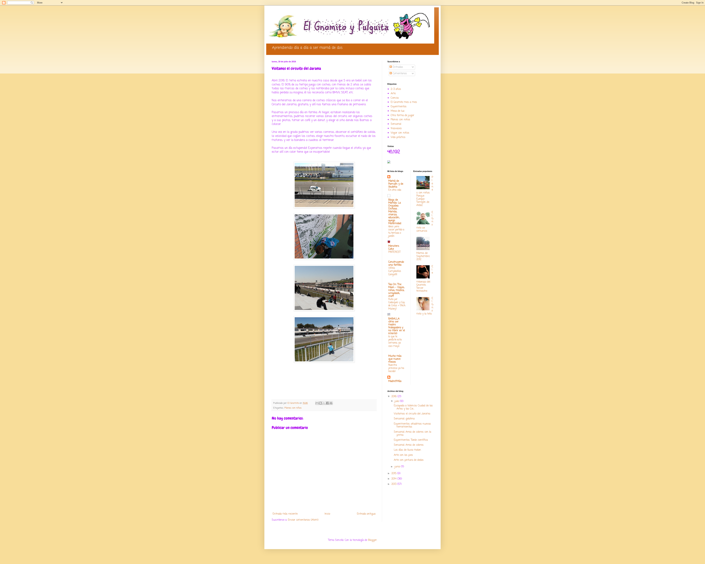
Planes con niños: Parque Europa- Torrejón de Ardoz (424, 191)
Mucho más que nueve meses (395, 359)
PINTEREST (394, 252)
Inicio (327, 514)
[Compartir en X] (324, 403)
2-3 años (396, 89)
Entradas (397, 67)
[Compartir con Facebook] (327, 403)
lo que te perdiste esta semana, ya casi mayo (395, 341)
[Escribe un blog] (320, 403)
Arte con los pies (403, 455)
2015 (394, 473)
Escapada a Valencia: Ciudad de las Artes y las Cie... (413, 407)
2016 (394, 396)
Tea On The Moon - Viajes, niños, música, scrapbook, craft (396, 290)
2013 (394, 484)
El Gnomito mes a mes (404, 102)
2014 (394, 479)
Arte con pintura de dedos (409, 460)
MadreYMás (395, 381)
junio (398, 467)
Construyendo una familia (396, 263)
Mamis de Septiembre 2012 (423, 256)
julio (397, 401)
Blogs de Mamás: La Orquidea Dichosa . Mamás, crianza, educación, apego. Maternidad (394, 211)
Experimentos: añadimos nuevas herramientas (412, 425)
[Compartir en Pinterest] (331, 403)
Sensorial (396, 124)
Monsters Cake (393, 247)
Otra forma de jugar (402, 115)
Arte (393, 94)
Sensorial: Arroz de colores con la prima (412, 433)
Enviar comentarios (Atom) (303, 520)
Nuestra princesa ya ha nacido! (396, 368)
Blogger (372, 540)
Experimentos (398, 107)
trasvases (396, 128)
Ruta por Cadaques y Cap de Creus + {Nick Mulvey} (396, 304)
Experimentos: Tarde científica (411, 440)
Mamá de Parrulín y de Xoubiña (395, 184)
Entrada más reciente (285, 514)
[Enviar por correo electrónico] (317, 403)
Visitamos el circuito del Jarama (412, 414)
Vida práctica (398, 137)
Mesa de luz (397, 111)
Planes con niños (293, 408)
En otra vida (394, 190)
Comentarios (399, 74)
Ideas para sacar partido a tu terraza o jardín (396, 231)
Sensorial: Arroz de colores (409, 445)
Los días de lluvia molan (407, 450)
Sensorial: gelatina (404, 419)
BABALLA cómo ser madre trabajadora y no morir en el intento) (396, 326)
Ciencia (395, 98)
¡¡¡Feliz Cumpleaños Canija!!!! (394, 271)
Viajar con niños (400, 133)
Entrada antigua (366, 514)
